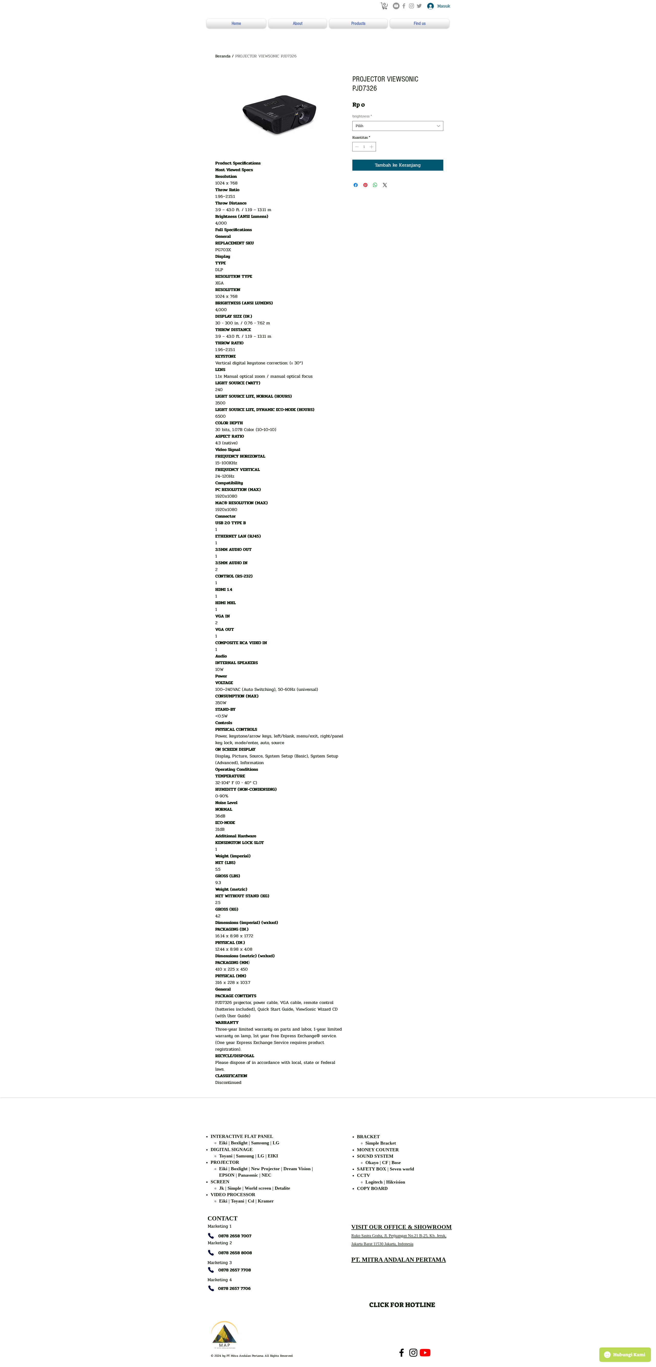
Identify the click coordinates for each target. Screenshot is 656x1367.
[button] (385, 6)
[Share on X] (385, 185)
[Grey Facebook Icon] (404, 6)
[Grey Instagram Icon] (411, 6)
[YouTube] (396, 6)
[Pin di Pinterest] (365, 185)
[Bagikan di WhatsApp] (375, 185)
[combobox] (397, 126)
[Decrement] (356, 146)
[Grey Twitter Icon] (419, 6)
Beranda (222, 56)
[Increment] (372, 146)
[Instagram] (413, 1352)
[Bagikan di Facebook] (356, 185)
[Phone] (211, 1235)
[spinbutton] (364, 146)
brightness (362, 116)
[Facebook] (401, 1352)
